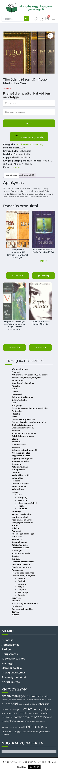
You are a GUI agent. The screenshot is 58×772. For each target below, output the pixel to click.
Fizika (14, 416)
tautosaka (7, 731)
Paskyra (7, 649)
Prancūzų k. (23, 592)
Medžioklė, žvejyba (20, 483)
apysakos (36, 696)
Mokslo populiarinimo (22, 514)
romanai (19, 727)
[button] (53, 18)
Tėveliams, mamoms (21, 567)
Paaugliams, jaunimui (22, 520)
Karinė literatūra (19, 444)
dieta (26, 700)
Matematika (17, 478)
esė (27, 704)
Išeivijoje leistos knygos (23, 436)
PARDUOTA (17, 275)
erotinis (22, 705)
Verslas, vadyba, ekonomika (25, 603)
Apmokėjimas (10, 644)
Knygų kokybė (11, 681)
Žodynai (15, 612)
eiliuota (48, 700)
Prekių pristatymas (14, 672)
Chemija (15, 391)
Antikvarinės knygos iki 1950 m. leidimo (30, 375)
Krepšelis (7, 640)
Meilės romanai (19, 486)
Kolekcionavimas (20, 467)
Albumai (15, 372)
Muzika (21, 506)
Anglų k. (22, 578)
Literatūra (16, 472)
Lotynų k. (22, 589)
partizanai (7, 717)
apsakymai (9, 696)
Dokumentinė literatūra (22, 397)
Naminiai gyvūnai (20, 517)
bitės (14, 700)
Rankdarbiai (17, 539)
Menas (15, 492)
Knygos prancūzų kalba (22, 458)
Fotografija (23, 497)
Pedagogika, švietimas (22, 522)
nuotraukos (33, 713)
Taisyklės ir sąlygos (13, 658)
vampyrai (38, 731)
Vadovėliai (16, 598)
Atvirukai (16, 386)
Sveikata (16, 559)
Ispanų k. (22, 584)
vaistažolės (27, 731)
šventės (46, 732)
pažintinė (40, 717)
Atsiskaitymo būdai (14, 677)
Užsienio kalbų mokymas (23, 575)
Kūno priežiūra (18, 469)
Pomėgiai (16, 531)
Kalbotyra (16, 442)
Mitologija (16, 511)
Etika (14, 402)
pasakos (28, 717)
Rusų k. (21, 595)
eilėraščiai (10, 704)
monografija (7, 713)
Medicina (16, 481)
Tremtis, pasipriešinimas (23, 573)
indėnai (33, 704)
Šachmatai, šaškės (20, 548)
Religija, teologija (20, 545)
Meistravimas (18, 489)
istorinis (43, 704)
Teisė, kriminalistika (21, 564)
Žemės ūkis (17, 606)
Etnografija (17, 405)
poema (31, 721)
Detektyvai (17, 394)
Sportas (15, 556)
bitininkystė (6, 700)
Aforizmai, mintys (20, 369)
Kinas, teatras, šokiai (27, 503)
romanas (15, 167)
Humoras (16, 430)
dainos (20, 700)
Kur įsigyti (8, 663)
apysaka (23, 696)
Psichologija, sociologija (23, 534)
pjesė (49, 717)
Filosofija (16, 414)
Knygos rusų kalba (20, 461)
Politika (15, 528)
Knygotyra (16, 464)
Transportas (17, 570)
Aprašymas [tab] (11, 175)
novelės (23, 713)
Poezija (15, 525)
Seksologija (17, 550)
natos (16, 713)
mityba (47, 709)
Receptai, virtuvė (19, 542)
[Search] (26, 18)
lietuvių (37, 709)
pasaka (18, 717)
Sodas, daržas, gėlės (21, 553)
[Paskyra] (41, 19)
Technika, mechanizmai (23, 561)
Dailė (20, 495)
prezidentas (40, 721)
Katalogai (16, 447)
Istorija (15, 439)
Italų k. (21, 587)
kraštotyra (15, 709)
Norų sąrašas (10, 654)
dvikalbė (39, 699)
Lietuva (26, 709)
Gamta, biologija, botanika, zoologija (29, 422)
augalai (45, 696)
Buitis (14, 389)
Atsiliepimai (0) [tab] (26, 175)
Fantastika (16, 411)
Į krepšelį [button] (43, 275)
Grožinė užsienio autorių (29, 144)
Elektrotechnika (19, 400)
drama (32, 700)
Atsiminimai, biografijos (23, 383)
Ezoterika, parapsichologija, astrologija (29, 408)
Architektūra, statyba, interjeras (26, 377)
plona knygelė (17, 721)
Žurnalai (15, 614)
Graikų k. (22, 581)
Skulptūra (22, 508)
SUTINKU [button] (34, 767)
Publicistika (17, 536)
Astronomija (17, 380)
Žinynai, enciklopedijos (22, 609)
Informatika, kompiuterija (24, 433)
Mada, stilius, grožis (20, 475)
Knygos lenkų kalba (21, 455)
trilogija (17, 731)
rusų (46, 727)
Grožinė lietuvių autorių (22, 425)
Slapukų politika (12, 667)
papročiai (43, 713)
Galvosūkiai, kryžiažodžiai (23, 419)
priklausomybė (8, 727)
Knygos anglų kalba (21, 453)
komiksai (6, 709)
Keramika (22, 500)
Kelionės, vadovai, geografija (25, 450)
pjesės (5, 721)
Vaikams (16, 601)
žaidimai (5, 734)
